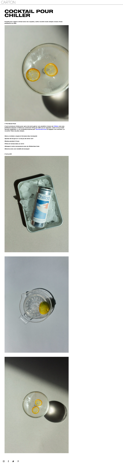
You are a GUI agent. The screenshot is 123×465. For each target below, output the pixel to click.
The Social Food (40, 129)
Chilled (56, 126)
